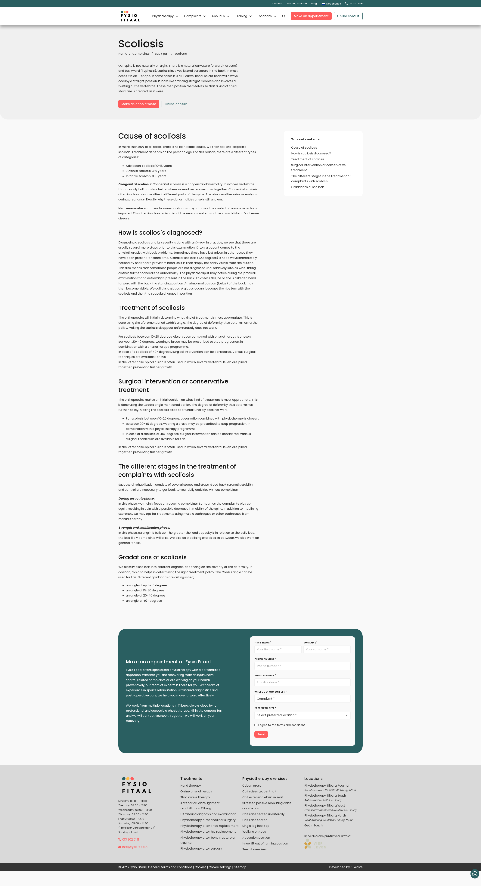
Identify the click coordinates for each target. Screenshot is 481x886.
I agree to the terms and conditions (281, 725)
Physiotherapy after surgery (201, 848)
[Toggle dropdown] (176, 16)
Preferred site (264, 708)
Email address (264, 675)
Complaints (192, 16)
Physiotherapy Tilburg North (325, 815)
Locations (265, 16)
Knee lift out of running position (265, 843)
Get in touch (313, 825)
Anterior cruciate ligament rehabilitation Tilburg (200, 805)
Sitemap (240, 867)
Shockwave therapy (195, 797)
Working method (297, 3)
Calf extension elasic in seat (262, 797)
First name (262, 642)
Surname (309, 642)
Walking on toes (254, 831)
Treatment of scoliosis (307, 159)
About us (218, 16)
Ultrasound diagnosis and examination (208, 814)
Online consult (348, 16)
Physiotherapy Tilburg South (325, 795)
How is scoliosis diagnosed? (311, 153)
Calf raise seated (254, 820)
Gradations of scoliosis (307, 187)
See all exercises (254, 849)
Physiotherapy (163, 16)
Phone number (264, 659)
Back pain (162, 53)
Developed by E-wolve (346, 867)
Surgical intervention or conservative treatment (318, 167)
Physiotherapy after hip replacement (208, 831)
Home (122, 53)
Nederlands (333, 3)
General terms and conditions (170, 867)
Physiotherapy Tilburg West (324, 805)
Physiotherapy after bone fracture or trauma (208, 840)
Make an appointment (311, 16)
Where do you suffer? (269, 691)
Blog (314, 3)
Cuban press (251, 785)
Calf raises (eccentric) (259, 791)
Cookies (200, 867)
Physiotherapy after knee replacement (209, 826)
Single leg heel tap (255, 826)
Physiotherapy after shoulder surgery (208, 820)
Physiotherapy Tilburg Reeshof (326, 785)
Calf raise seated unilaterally (263, 814)
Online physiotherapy (196, 791)
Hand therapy (190, 785)
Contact (277, 3)
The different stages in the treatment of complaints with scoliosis (321, 178)
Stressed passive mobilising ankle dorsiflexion (266, 805)
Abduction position (256, 837)
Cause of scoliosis (304, 147)
